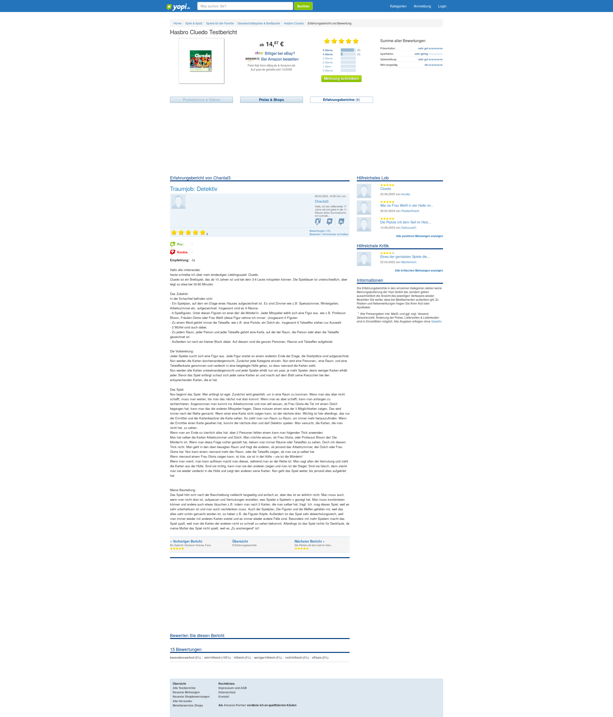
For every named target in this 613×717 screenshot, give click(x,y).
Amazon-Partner (235, 705)
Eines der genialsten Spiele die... (405, 256)
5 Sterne (328, 50)
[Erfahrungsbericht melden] (341, 221)
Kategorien (398, 6)
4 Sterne (328, 54)
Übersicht (240, 541)
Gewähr (436, 321)
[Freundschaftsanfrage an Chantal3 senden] (318, 221)
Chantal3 (322, 201)
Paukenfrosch (410, 211)
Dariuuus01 (409, 227)
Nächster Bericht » (310, 541)
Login (442, 6)
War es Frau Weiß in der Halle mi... (406, 205)
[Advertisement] (306, 138)
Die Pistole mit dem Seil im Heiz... (405, 222)
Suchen (303, 6)
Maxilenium (408, 262)
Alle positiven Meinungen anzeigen (419, 236)
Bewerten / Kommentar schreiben (329, 234)
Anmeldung (422, 6)
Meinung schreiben (341, 78)
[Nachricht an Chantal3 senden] (330, 221)
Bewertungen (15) (320, 231)
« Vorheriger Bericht (186, 541)
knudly (405, 194)
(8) (341, 99)
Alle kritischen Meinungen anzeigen (419, 270)
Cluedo (385, 188)
